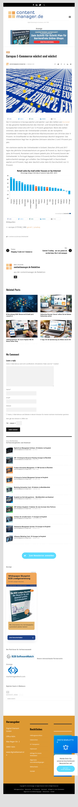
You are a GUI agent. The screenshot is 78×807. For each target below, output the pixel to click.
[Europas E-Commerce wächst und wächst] (39, 91)
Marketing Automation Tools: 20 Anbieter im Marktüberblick (32, 487)
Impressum (33, 749)
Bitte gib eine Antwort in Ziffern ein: (17, 418)
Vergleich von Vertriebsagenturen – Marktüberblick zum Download (33, 497)
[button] (12, 119)
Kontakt (32, 771)
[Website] (15, 277)
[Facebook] (33, 5)
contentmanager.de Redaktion (17, 64)
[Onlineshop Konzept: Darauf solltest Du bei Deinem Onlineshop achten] (53, 303)
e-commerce (11, 236)
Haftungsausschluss (36, 735)
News (8, 52)
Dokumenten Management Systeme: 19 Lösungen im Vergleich (32, 526)
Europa (19, 236)
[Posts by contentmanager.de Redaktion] (7, 64)
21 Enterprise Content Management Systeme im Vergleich (31, 477)
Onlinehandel (24, 236)
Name (8, 389)
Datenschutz (34, 740)
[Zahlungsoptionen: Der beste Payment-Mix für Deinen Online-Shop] (18, 328)
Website (8, 406)
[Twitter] (39, 5)
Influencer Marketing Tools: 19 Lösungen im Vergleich (30, 536)
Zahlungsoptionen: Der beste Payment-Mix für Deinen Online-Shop (20, 340)
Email (8, 398)
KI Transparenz (34, 744)
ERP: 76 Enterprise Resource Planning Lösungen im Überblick (32, 458)
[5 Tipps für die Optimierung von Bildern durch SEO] (53, 328)
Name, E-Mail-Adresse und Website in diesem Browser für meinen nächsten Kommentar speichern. (38, 414)
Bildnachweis (34, 767)
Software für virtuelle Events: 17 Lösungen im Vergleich (30, 517)
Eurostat (66, 122)
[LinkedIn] (36, 5)
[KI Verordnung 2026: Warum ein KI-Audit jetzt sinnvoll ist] (18, 303)
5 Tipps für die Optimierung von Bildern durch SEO (55, 339)
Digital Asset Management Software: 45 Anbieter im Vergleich (32, 448)
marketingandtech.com (15, 676)
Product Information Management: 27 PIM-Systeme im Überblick (33, 468)
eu (16, 236)
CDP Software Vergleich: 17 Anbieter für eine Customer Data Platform (34, 507)
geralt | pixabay (33, 227)
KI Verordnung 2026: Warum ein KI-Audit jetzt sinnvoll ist (20, 315)
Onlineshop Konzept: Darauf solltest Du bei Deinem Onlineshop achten (55, 315)
